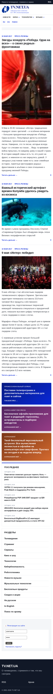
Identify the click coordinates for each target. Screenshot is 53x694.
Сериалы (9, 550)
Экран (15, 17)
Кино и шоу (10, 555)
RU (4, 22)
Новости (6, 17)
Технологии (27, 17)
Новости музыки (12, 578)
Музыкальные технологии (17, 583)
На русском (10, 600)
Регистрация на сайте (16, 626)
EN (8, 22)
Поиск (15, 22)
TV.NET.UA (10, 666)
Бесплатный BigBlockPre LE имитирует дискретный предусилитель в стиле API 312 (24, 519)
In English (9, 606)
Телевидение (11, 538)
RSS (49, 2)
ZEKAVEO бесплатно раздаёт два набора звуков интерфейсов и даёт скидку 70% (26, 509)
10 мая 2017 (7, 36)
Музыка (39, 17)
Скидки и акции (12, 595)
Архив (31, 682)
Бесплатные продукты (16, 589)
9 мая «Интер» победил (18, 252)
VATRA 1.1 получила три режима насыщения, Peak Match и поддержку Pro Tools (24, 488)
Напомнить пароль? (14, 647)
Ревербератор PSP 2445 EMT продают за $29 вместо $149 (24, 499)
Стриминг (9, 544)
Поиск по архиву (12, 611)
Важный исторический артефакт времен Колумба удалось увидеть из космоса (25, 191)
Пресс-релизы (21, 36)
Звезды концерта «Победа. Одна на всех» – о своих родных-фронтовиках (26, 43)
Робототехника (12, 572)
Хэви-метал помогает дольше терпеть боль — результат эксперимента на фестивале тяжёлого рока (26, 477)
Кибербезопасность (14, 567)
